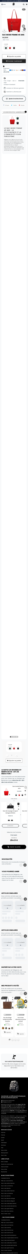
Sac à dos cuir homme (7, 1240)
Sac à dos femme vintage (8, 1214)
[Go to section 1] (10, 736)
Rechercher (4, 1187)
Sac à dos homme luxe (7, 1245)
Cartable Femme (5, 1193)
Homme (3, 1148)
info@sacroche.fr (7, 1117)
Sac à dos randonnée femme (8, 1221)
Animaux (3, 1160)
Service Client (4, 1182)
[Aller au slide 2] (12, 1055)
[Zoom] (23, 26)
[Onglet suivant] (26, 112)
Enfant (3, 1153)
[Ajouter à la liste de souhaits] (12, 938)
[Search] (23, 4)
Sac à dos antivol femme (7, 1198)
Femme (3, 1150)
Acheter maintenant (15, 61)
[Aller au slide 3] (15, 1055)
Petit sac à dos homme (7, 1238)
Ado (2, 1163)
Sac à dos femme (5, 1203)
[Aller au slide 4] (18, 1055)
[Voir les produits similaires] (25, 794)
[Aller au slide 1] (10, 1055)
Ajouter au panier (15, 847)
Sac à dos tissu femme (7, 1226)
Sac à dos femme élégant (8, 1216)
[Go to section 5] (17, 736)
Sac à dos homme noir (7, 1248)
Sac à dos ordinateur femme (8, 1219)
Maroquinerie (4, 1168)
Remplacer (11, 825)
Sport (2, 1155)
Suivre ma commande (8, 1116)
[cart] (26, 4)
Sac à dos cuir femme (7, 1201)
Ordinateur (4, 1158)
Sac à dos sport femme (7, 1224)
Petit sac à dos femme (7, 1196)
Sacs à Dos (4, 1165)
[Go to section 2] (12, 736)
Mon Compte (4, 1177)
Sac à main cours (6, 1229)
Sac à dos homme (6, 1243)
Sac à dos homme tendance (8, 1250)
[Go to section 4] (15, 736)
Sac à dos (4, 1170)
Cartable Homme (5, 1235)
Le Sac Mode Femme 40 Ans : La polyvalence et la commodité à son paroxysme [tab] (14, 112)
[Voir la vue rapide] (25, 790)
